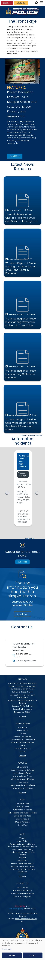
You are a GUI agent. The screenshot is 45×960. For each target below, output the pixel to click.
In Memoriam (22, 782)
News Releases (22, 807)
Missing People (22, 819)
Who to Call (22, 887)
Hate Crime (22, 861)
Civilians (22, 734)
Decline (12, 955)
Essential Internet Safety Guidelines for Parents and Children (22, 852)
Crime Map (22, 825)
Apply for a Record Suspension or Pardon (22, 701)
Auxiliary (22, 745)
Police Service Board (22, 773)
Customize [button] (6, 949)
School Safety (22, 841)
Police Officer (22, 731)
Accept (32, 955)
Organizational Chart (22, 776)
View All (28, 538)
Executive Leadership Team (22, 770)
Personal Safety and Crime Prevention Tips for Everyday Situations (22, 869)
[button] (38, 493)
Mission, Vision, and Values (22, 779)
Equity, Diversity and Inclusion (22, 785)
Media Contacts (22, 822)
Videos (22, 838)
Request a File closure (22, 709)
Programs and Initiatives (22, 788)
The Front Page (22, 804)
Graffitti (22, 858)
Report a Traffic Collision (22, 706)
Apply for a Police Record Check (22, 683)
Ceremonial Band (22, 748)
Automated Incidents (22, 810)
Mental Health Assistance (22, 864)
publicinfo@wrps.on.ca (26, 660)
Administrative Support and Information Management (22, 741)
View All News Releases (31, 435)
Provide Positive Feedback (22, 893)
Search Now (22, 614)
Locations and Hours (22, 890)
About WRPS (22, 767)
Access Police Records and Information (22, 696)
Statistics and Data (22, 816)
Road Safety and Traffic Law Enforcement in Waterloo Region (22, 845)
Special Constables (22, 737)
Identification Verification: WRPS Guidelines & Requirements (22, 687)
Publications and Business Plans (22, 813)
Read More (15, 156)
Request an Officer (22, 712)
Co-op (23, 751)
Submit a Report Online (22, 692)
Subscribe (22, 561)
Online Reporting (21, 3)
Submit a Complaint (22, 896)
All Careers (22, 728)
